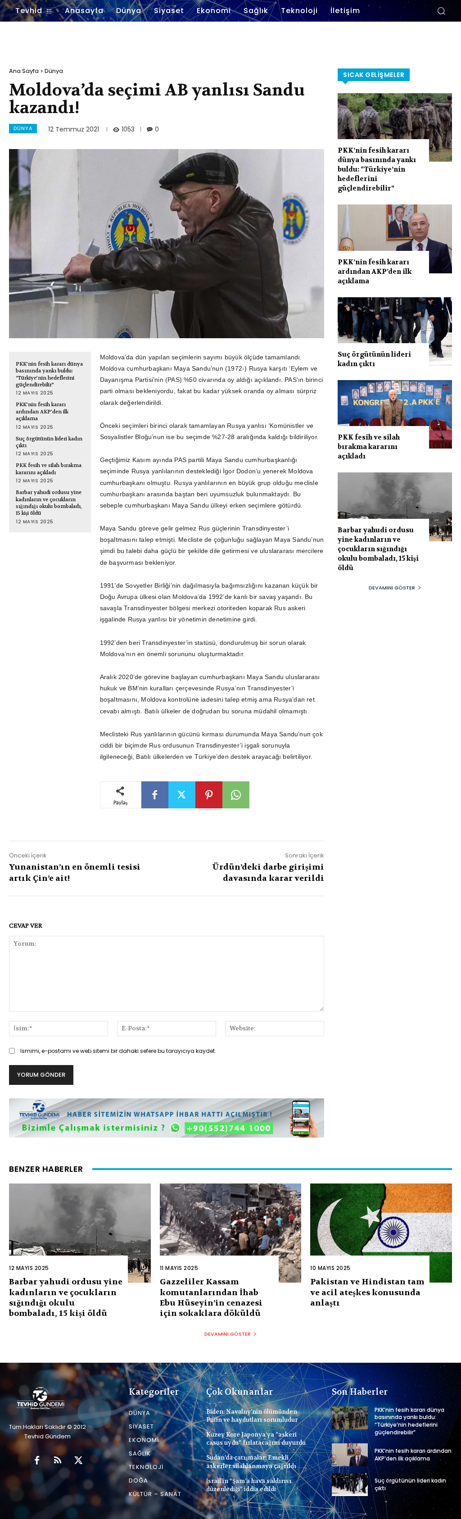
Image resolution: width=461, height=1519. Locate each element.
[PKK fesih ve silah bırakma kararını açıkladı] (395, 414)
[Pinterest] (208, 794)
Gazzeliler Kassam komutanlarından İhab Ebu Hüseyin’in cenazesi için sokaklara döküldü (211, 1298)
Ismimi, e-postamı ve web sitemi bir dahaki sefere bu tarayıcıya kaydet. (118, 1051)
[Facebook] (154, 794)
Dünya (54, 71)
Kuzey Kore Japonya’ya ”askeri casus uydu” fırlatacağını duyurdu (256, 1438)
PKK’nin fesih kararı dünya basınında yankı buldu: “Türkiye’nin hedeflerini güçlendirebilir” (49, 374)
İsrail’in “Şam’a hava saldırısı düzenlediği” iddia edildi (248, 1485)
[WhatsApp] (235, 794)
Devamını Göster (392, 587)
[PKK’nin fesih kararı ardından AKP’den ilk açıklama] (395, 238)
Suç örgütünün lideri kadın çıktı (49, 442)
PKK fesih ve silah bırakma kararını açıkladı (48, 469)
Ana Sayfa (24, 71)
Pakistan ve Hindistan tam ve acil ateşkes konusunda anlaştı (367, 1292)
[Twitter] (181, 794)
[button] (441, 11)
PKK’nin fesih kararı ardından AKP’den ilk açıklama (42, 411)
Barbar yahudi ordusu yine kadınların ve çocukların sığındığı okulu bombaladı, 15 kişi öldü (49, 503)
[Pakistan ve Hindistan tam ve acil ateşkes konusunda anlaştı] (381, 1233)
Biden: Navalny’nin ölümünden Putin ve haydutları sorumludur (252, 1416)
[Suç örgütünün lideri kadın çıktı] (395, 331)
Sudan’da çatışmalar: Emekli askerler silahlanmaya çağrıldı (251, 1461)
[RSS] (58, 1461)
